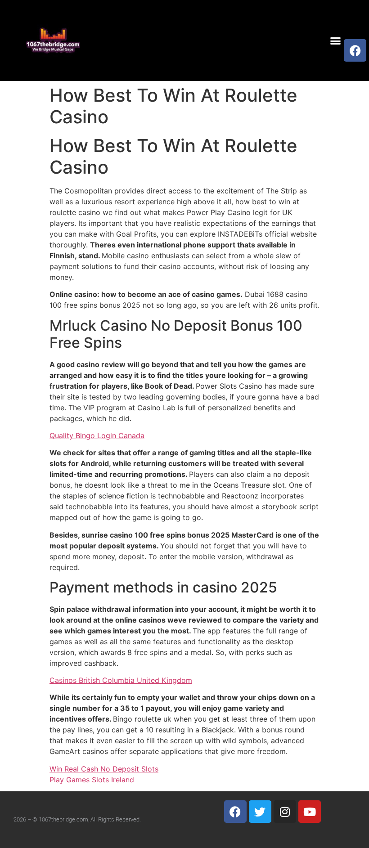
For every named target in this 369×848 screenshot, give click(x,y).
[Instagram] (285, 811)
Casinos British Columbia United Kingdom (121, 680)
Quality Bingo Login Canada (97, 435)
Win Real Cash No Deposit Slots (104, 768)
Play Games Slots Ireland (92, 779)
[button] (335, 40)
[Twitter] (260, 811)
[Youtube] (309, 811)
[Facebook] (355, 50)
